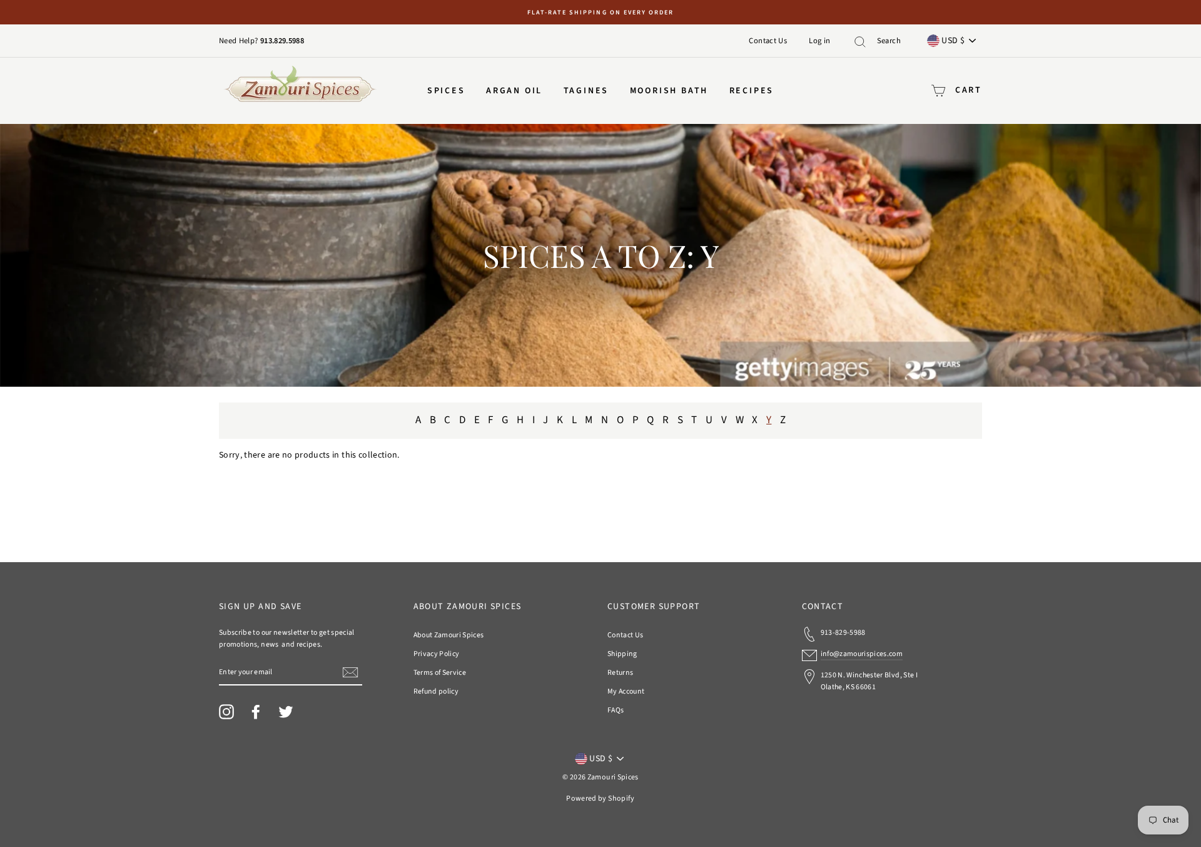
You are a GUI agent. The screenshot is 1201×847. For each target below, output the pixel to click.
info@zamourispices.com (862, 654)
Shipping (622, 654)
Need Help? (239, 40)
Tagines (586, 91)
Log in (819, 40)
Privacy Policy (436, 654)
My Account (626, 691)
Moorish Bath (669, 91)
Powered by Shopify (600, 798)
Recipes (751, 91)
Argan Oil (514, 91)
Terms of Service (440, 672)
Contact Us (768, 40)
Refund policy (436, 691)
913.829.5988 (282, 40)
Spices (446, 91)
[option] (600, 12)
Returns (620, 672)
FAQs (615, 710)
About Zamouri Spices (448, 635)
